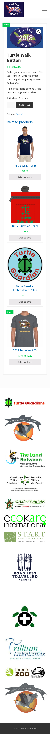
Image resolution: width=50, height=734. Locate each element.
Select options (25, 177)
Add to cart (24, 105)
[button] (44, 9)
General (19, 114)
